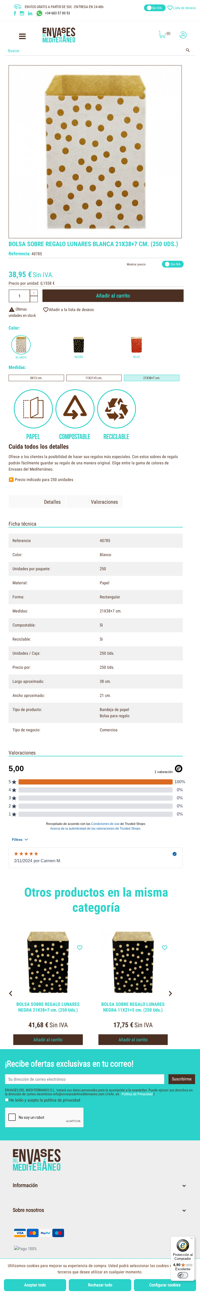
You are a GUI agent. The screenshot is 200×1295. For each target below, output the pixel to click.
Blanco (21, 357)
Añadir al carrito (113, 296)
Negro (78, 357)
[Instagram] (22, 13)
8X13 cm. (36, 378)
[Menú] (192, 1239)
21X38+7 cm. (151, 378)
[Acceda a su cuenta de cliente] (182, 35)
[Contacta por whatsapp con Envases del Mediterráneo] (40, 13)
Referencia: (19, 253)
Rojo (136, 357)
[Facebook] (15, 13)
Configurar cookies (164, 1284)
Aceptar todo (35, 1284)
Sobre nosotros (28, 1210)
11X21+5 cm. (93, 378)
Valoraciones (104, 502)
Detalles (52, 502)
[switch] (183, 1275)
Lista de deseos (182, 8)
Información (25, 1185)
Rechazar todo (100, 1284)
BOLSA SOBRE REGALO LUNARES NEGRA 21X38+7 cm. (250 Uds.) (48, 1007)
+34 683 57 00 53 (57, 13)
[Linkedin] (33, 13)
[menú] (22, 37)
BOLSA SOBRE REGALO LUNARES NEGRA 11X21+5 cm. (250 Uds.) (133, 1007)
